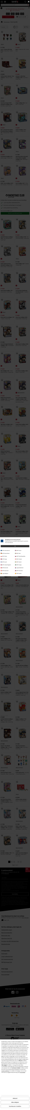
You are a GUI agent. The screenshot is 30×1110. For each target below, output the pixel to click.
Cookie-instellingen (5, 1071)
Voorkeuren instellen (15, 1106)
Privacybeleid (22, 1072)
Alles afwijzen (15, 1102)
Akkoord (15, 1098)
